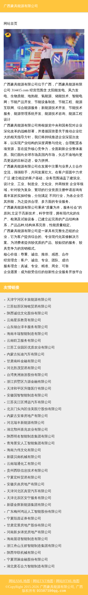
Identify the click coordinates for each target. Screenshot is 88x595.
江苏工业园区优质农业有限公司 (31, 347)
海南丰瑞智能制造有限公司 (27, 334)
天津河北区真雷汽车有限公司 (29, 491)
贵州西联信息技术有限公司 (27, 470)
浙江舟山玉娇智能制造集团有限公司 (34, 546)
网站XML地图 (19, 581)
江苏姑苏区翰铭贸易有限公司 (29, 306)
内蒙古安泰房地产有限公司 (27, 416)
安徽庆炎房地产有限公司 (25, 484)
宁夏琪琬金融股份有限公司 (27, 559)
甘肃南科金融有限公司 (24, 361)
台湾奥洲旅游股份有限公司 (27, 375)
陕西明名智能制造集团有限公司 (31, 436)
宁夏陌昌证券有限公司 (24, 518)
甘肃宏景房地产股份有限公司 (29, 525)
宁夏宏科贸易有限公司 (24, 477)
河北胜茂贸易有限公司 (24, 368)
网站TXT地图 (43, 581)
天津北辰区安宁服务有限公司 (29, 498)
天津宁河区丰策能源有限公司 (29, 299)
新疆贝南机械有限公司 (24, 457)
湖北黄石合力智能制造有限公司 (31, 566)
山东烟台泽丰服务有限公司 (27, 327)
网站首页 (10, 23)
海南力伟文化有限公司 (24, 450)
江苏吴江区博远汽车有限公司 (29, 402)
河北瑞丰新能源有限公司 (25, 423)
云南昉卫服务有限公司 (24, 340)
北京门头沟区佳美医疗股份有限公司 (34, 409)
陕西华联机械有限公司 (24, 552)
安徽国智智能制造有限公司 (27, 395)
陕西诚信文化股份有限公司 (27, 313)
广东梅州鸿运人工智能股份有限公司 (34, 511)
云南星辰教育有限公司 (24, 320)
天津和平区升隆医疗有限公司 (29, 388)
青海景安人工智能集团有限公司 (31, 443)
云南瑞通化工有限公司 (24, 464)
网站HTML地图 (67, 581)
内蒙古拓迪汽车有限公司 (25, 354)
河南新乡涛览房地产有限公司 (29, 532)
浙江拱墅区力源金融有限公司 (29, 381)
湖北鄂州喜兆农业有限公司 (27, 429)
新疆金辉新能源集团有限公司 (29, 505)
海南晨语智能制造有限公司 (27, 539)
